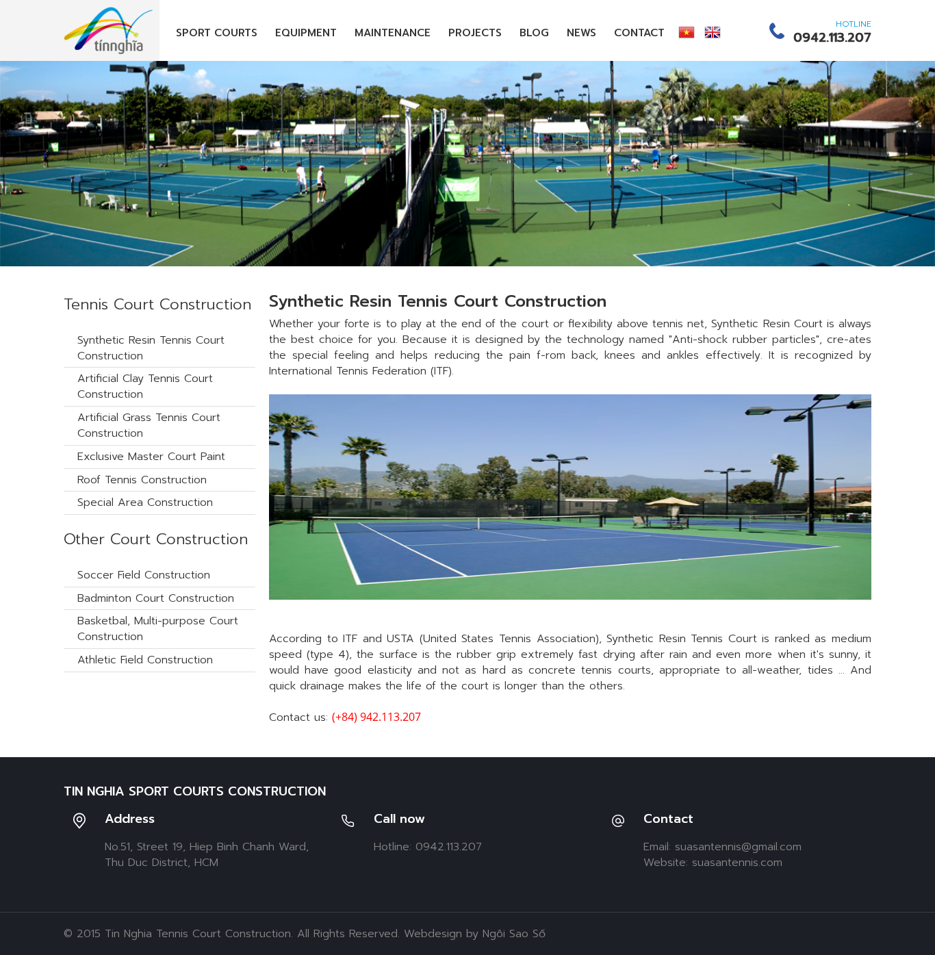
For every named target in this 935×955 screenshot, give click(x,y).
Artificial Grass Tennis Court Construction (148, 425)
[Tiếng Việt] (686, 32)
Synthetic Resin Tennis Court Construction (151, 348)
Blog (534, 32)
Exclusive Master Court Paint (151, 456)
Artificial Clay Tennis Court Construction (145, 386)
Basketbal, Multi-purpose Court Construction (157, 629)
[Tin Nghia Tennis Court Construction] (108, 30)
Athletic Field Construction (145, 660)
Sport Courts (216, 32)
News (581, 32)
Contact (639, 32)
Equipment (306, 32)
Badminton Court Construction (155, 598)
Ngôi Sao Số (514, 934)
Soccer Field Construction (143, 575)
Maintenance (393, 32)
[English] (712, 32)
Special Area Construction (145, 502)
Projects (475, 32)
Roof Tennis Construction (142, 480)
